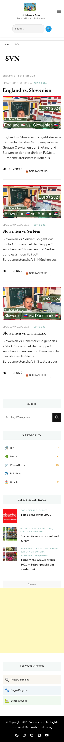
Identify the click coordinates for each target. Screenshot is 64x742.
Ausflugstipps (29, 555)
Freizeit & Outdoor (32, 531)
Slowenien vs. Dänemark (24, 333)
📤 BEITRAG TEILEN (37, 171)
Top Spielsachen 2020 (33, 510)
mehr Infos (11, 169)
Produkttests (29, 528)
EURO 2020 (46, 528)
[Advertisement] (32, 620)
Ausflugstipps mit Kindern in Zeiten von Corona (39, 550)
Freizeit (45, 555)
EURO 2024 (40, 83)
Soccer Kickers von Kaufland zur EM (39, 538)
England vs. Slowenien (27, 90)
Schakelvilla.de (16, 700)
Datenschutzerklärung (38, 727)
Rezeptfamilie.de (17, 679)
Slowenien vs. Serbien (21, 231)
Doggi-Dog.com (16, 690)
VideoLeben (31, 15)
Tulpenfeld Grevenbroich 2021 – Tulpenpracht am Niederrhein (37, 564)
